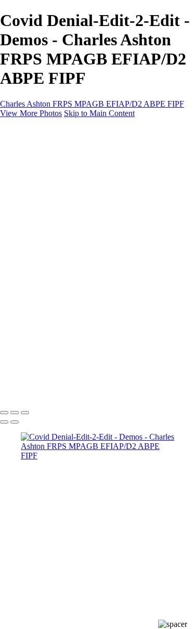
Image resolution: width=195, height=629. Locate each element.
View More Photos (31, 113)
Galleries (35, 157)
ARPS (52, 195)
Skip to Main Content (99, 113)
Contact (33, 232)
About (31, 223)
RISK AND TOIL (72, 214)
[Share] (25, 243)
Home (31, 148)
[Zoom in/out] (25, 412)
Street (51, 186)
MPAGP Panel (66, 204)
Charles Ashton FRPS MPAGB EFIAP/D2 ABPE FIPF (92, 103)
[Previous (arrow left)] (4, 421)
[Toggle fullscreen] (14, 412)
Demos (53, 176)
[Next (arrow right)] (14, 421)
